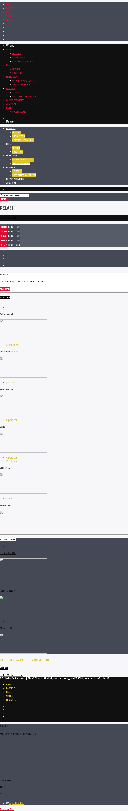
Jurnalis (10, 382)
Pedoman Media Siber (23, 61)
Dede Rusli (5, 468)
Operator (11, 420)
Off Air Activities (15, 100)
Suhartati (5, 505)
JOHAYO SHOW (7, 590)
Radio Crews (18, 57)
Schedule (17, 92)
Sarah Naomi (6, 314)
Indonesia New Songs (23, 81)
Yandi (3, 427)
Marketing (12, 345)
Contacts (11, 20)
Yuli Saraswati (7, 389)
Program (10, 89)
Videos (9, 16)
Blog (8, 12)
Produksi (11, 461)
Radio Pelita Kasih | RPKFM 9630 (24, 660)
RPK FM (19, 803)
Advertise (11, 104)
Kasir (9, 498)
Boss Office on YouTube (24, 96)
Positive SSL (7, 809)
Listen (9, 108)
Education (17, 73)
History (16, 54)
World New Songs (21, 85)
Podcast (10, 8)
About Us (10, 50)
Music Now (11, 77)
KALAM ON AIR (8, 553)
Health (16, 69)
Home (9, 4)
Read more (5, 289)
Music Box (6, 628)
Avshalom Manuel (9, 352)
